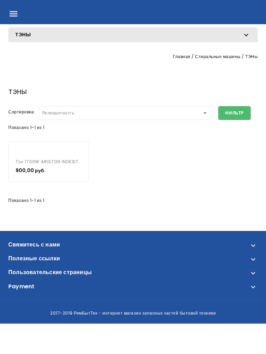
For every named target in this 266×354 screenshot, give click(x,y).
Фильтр (234, 113)
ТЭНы (23, 34)
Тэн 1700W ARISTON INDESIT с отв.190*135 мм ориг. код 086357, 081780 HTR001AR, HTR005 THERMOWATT (49, 162)
